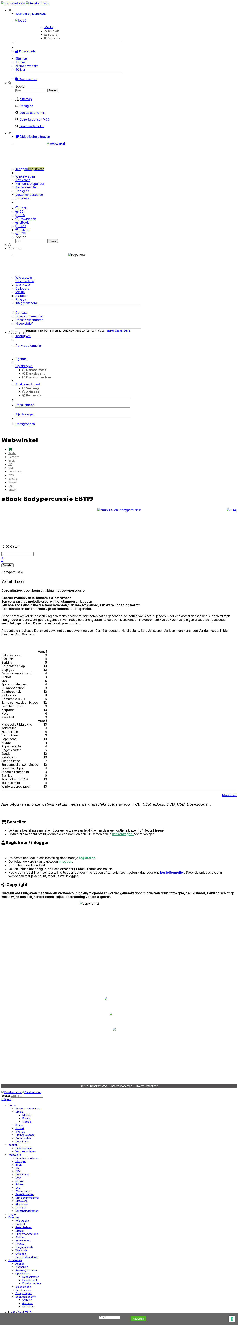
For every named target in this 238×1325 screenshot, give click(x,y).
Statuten (21, 296)
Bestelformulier (26, 187)
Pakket (23, 230)
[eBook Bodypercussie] (119, 509)
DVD (22, 226)
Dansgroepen (25, 424)
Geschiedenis (24, 281)
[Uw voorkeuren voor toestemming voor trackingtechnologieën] (232, 1319)
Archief (20, 62)
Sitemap (21, 58)
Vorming (32, 388)
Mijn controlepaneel (29, 184)
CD (21, 211)
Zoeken (20, 86)
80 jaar (20, 69)
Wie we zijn (23, 277)
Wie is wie (22, 285)
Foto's (52, 34)
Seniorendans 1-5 (31, 126)
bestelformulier (172, 872)
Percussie (33, 395)
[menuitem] (10, 449)
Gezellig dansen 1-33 (34, 119)
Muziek (53, 31)
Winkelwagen (25, 176)
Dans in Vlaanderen (29, 320)
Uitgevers (22, 198)
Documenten (27, 79)
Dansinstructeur (38, 377)
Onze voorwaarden (29, 316)
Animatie (32, 391)
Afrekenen (22, 180)
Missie (20, 292)
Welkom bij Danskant (30, 13)
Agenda (21, 359)
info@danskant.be (120, 330)
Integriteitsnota (26, 303)
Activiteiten (17, 332)
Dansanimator (36, 370)
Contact (21, 312)
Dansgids (26, 106)
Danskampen (24, 405)
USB (22, 233)
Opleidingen (24, 366)
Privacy (20, 299)
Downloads (27, 51)
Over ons (15, 248)
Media (48, 27)
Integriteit (152, 1086)
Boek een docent (27, 384)
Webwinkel (153, 1069)
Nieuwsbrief (138, 1319)
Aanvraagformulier (28, 345)
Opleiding (101, 1069)
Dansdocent (35, 373)
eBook (23, 222)
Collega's (22, 288)
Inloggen (29, 169)
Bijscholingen (24, 414)
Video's (54, 38)
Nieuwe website (27, 66)
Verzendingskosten (29, 194)
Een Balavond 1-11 (32, 112)
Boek (22, 208)
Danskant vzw (98, 1086)
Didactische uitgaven (34, 136)
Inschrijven (23, 336)
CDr (21, 215)
